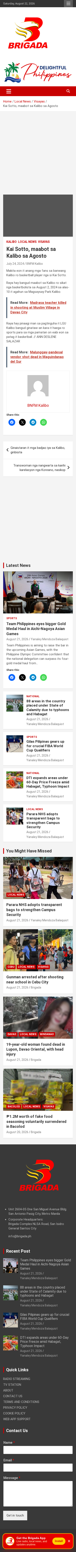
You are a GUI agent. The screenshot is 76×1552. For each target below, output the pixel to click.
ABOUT (8, 1390)
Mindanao (47, 1034)
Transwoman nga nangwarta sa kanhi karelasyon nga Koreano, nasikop (39, 468)
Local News (27, 241)
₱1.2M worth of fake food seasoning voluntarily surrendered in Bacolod (36, 1121)
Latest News (18, 565)
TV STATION (12, 1385)
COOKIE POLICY (14, 1413)
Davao (12, 1034)
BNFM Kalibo (34, 263)
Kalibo (11, 241)
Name (9, 1443)
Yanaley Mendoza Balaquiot (49, 639)
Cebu (11, 966)
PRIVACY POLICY (15, 1408)
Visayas (44, 241)
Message (11, 1478)
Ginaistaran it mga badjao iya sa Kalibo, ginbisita (38, 450)
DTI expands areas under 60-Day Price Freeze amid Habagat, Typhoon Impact (47, 782)
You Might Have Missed (29, 851)
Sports (11, 618)
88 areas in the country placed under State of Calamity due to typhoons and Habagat (47, 707)
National (32, 696)
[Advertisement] (38, 156)
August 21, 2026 (17, 639)
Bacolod (14, 1106)
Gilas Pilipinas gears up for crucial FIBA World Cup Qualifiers (45, 745)
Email (8, 1460)
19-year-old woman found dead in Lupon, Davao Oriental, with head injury (35, 1049)
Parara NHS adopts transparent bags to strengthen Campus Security (43, 820)
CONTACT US (12, 1396)
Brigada (36, 987)
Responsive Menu (68, 3)
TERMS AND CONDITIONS (21, 1402)
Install (59, 1541)
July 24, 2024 (15, 263)
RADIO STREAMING (16, 1379)
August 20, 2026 (17, 1132)
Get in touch (15, 1515)
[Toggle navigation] (8, 91)
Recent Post (18, 1251)
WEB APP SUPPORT (17, 1419)
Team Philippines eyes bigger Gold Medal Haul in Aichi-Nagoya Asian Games (36, 629)
